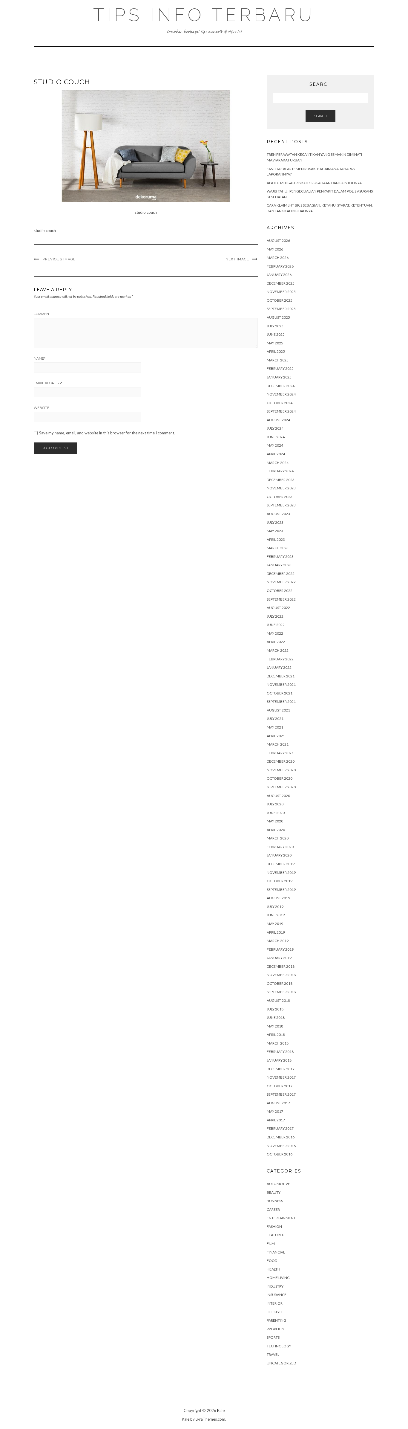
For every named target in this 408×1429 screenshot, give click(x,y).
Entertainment (281, 1218)
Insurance (276, 1294)
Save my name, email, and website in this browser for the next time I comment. (107, 433)
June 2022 (276, 624)
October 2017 (279, 1086)
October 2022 (279, 590)
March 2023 (278, 548)
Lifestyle (275, 1312)
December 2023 (281, 479)
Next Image (237, 259)
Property (275, 1329)
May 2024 (275, 445)
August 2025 (278, 317)
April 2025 (276, 351)
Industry (275, 1286)
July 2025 (275, 326)
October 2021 (279, 693)
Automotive (278, 1183)
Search (320, 116)
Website (41, 408)
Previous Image (59, 259)
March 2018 (278, 1043)
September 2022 (281, 599)
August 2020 (278, 795)
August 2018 (278, 1000)
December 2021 (281, 676)
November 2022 (281, 582)
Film (271, 1243)
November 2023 (281, 488)
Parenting (276, 1320)
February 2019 (280, 949)
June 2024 (276, 437)
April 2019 (276, 932)
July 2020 (275, 804)
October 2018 (279, 983)
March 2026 (278, 257)
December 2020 (281, 761)
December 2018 (281, 966)
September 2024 (281, 411)
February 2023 (280, 556)
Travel (273, 1354)
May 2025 (275, 343)
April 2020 (276, 830)
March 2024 (278, 462)
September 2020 (281, 787)
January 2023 (279, 565)
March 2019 (278, 940)
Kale (221, 1410)
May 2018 (275, 1026)
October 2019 (279, 881)
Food (272, 1260)
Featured (275, 1235)
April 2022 (276, 641)
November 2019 (281, 872)
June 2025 (276, 334)
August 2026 (278, 240)
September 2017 (281, 1094)
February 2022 (280, 659)
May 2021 (275, 727)
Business (275, 1201)
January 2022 (279, 667)
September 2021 (281, 701)
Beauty (273, 1192)
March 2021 (278, 744)
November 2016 (281, 1145)
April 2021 (276, 736)
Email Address (48, 383)
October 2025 (279, 300)
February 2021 (280, 753)
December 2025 (281, 283)
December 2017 (281, 1069)
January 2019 (279, 957)
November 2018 (281, 974)
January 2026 (279, 274)
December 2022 (281, 573)
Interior (275, 1303)
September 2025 (281, 308)
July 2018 (275, 1009)
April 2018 (276, 1034)
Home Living (278, 1277)
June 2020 (276, 812)
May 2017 (275, 1111)
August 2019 (278, 898)
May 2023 (275, 531)
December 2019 (281, 864)
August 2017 (278, 1103)
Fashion (274, 1226)
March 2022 (278, 650)
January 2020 (279, 855)
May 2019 (275, 923)
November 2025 (281, 291)
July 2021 (275, 718)
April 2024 (276, 454)
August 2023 (278, 514)
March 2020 (278, 838)
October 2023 (279, 496)
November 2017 (281, 1077)
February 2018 (280, 1051)
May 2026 (275, 249)
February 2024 (280, 471)
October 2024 (279, 403)
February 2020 (280, 847)
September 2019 (281, 889)
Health (273, 1269)
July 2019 (275, 906)
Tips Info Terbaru (204, 14)
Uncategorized (281, 1363)
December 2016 (281, 1137)
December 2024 (281, 386)
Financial (276, 1252)
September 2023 (281, 505)
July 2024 (275, 428)
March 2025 (278, 360)
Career (273, 1209)
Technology (279, 1346)
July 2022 (275, 616)
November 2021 (281, 684)
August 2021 (278, 710)
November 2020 (281, 770)
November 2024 (281, 394)
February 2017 (280, 1128)
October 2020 (279, 778)
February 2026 (280, 266)
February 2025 (280, 368)
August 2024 (278, 420)
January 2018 (279, 1060)
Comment (42, 314)
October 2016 (279, 1154)
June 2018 (276, 1017)
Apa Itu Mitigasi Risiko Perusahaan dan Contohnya (314, 183)
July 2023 (275, 522)
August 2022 (278, 607)
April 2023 (276, 539)
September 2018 (281, 992)
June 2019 (276, 915)
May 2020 (275, 821)
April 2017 (276, 1120)
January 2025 (279, 377)
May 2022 (275, 633)
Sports (273, 1337)
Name (39, 358)
